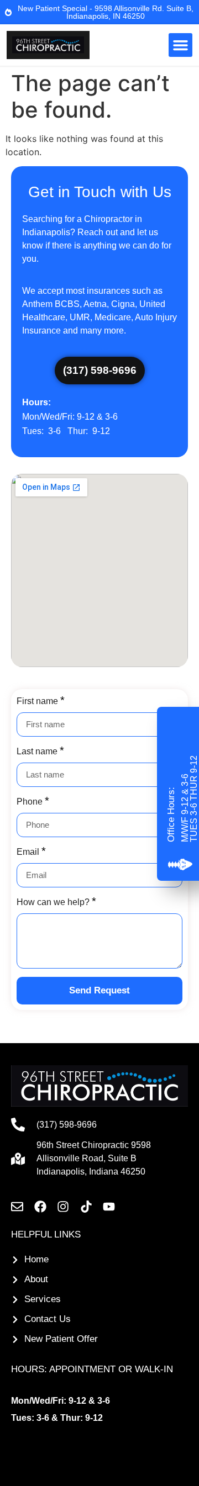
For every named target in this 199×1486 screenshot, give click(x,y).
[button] (181, 45)
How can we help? (54, 902)
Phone (31, 801)
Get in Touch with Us (99, 191)
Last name (38, 751)
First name (38, 701)
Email (29, 851)
